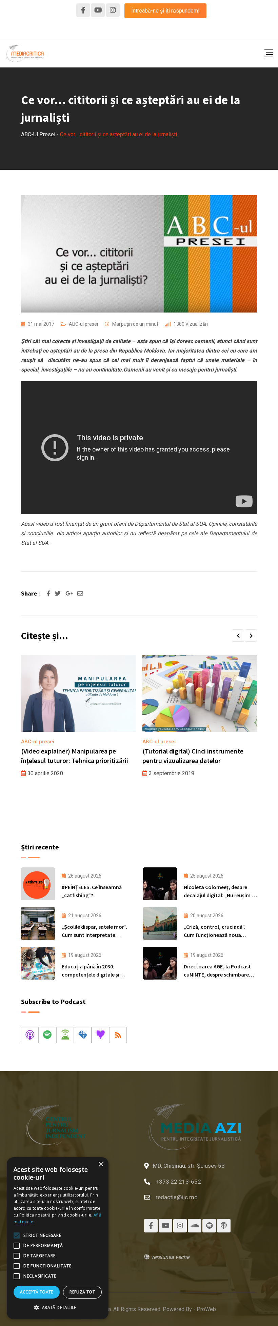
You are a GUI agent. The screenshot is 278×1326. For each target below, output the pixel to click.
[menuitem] (139, 30)
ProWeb (206, 1309)
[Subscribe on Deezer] (100, 1035)
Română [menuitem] (139, 30)
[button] (238, 635)
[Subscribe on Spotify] (47, 1035)
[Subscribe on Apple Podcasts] (30, 1035)
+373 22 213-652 (178, 1181)
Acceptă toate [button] (36, 1292)
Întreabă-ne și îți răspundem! (165, 10)
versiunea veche (169, 1257)
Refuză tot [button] (82, 1292)
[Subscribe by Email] (83, 1035)
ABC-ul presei (83, 324)
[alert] (57, 1238)
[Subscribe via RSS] (118, 1035)
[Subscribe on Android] (65, 1035)
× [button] (100, 1164)
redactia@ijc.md (177, 1197)
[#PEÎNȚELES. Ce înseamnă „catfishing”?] (38, 883)
